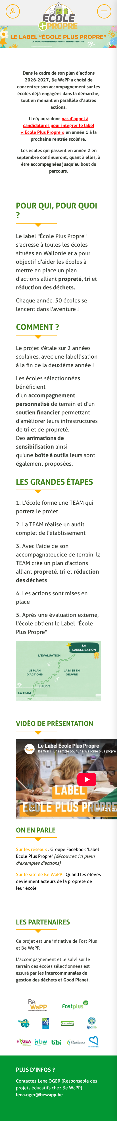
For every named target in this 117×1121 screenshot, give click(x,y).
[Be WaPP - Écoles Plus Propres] (58, 17)
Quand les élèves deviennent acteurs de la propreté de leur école (58, 881)
